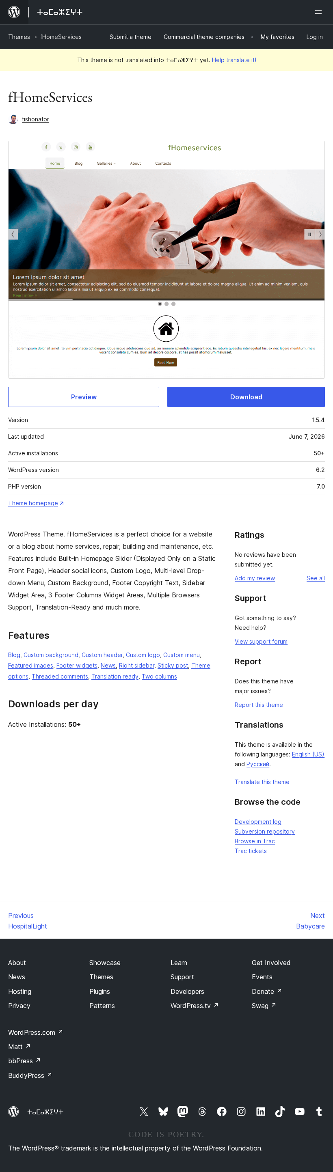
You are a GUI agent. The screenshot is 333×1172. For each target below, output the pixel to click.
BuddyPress (30, 1075)
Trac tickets (251, 850)
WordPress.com (35, 1032)
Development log (258, 821)
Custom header (102, 654)
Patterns (102, 1006)
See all (316, 578)
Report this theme (259, 704)
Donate (267, 991)
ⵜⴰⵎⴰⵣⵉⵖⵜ (45, 1112)
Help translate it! (234, 59)
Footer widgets (76, 665)
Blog (14, 654)
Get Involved (271, 963)
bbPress (24, 1061)
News (108, 665)
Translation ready (114, 676)
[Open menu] (320, 12)
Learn (179, 963)
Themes (19, 36)
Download (246, 397)
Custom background (51, 654)
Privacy (19, 1006)
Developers (187, 991)
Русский (258, 764)
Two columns (159, 676)
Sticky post (173, 665)
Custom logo (143, 654)
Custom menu (181, 654)
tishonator (35, 119)
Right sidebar (136, 665)
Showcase (105, 963)
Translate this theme (262, 781)
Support (182, 977)
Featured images (30, 665)
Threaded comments (60, 676)
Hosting (19, 991)
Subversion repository (265, 831)
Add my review (255, 578)
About (17, 963)
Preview (84, 397)
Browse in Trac (255, 841)
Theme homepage (33, 503)
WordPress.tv (195, 1006)
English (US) (308, 754)
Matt (19, 1047)
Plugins (99, 991)
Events (262, 977)
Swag (264, 1006)
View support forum (261, 641)
